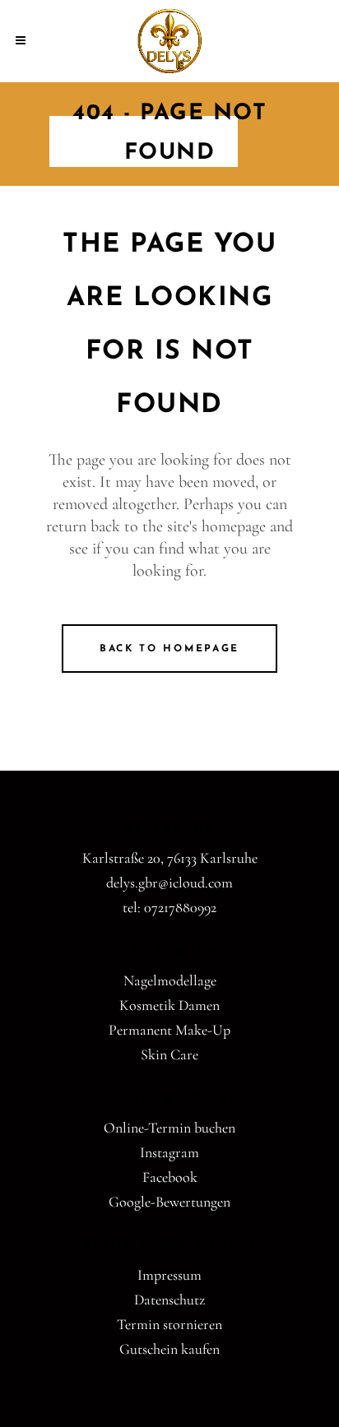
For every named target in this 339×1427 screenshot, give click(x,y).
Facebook (169, 1177)
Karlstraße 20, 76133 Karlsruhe (170, 858)
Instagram (169, 1152)
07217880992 (180, 907)
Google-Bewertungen (169, 1202)
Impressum (169, 1275)
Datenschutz (169, 1299)
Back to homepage (169, 649)
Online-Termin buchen (169, 1128)
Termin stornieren (169, 1324)
